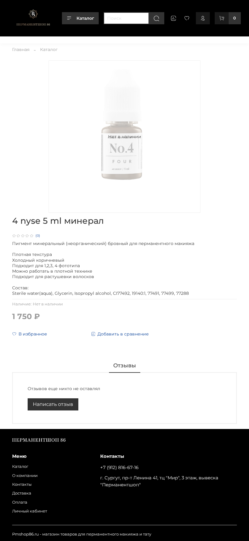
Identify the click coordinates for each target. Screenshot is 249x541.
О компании (46, 39)
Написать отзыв (53, 404)
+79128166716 (224, 39)
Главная (20, 49)
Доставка (99, 39)
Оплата (121, 39)
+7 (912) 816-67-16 (119, 467)
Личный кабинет (152, 39)
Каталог (85, 18)
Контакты (74, 39)
